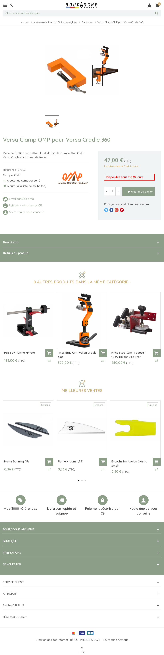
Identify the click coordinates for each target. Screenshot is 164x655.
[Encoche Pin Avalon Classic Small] (135, 429)
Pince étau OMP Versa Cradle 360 (77, 355)
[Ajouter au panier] (49, 353)
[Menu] (6, 5)
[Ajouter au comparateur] (49, 360)
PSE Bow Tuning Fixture (19, 352)
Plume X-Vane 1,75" (70, 461)
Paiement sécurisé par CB (102, 511)
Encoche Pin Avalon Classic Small (129, 463)
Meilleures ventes (82, 390)
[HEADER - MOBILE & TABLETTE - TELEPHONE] (13, 5)
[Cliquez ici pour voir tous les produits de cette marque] (72, 177)
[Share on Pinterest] (122, 210)
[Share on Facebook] (111, 210)
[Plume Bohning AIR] (28, 429)
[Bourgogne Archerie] (81, 5)
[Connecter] (149, 5)
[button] (78, 480)
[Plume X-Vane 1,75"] (82, 429)
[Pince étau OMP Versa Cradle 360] (82, 320)
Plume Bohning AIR (16, 461)
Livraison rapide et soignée (61, 511)
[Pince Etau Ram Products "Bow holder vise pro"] (135, 320)
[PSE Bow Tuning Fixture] (28, 320)
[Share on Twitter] (106, 210)
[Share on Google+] (117, 210)
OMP (17, 175)
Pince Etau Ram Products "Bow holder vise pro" (128, 355)
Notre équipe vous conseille (143, 511)
